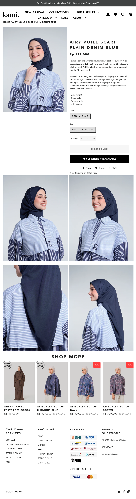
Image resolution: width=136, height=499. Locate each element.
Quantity (73, 138)
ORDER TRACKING (14, 449)
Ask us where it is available (99, 159)
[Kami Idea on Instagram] (129, 492)
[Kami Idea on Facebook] (124, 492)
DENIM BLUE (80, 116)
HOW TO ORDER (13, 458)
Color (72, 110)
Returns (79, 173)
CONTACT (10, 440)
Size (71, 124)
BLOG (40, 436)
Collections (59, 12)
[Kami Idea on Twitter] (119, 492)
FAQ (8, 462)
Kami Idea (18, 492)
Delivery (92, 173)
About (78, 18)
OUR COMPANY (45, 440)
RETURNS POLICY (14, 453)
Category (46, 18)
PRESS (41, 449)
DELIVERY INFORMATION (17, 444)
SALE (64, 18)
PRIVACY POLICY (45, 454)
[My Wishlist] (115, 15)
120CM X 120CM (83, 129)
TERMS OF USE (45, 458)
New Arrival (35, 12)
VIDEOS (41, 445)
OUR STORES (44, 463)
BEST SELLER (87, 12)
